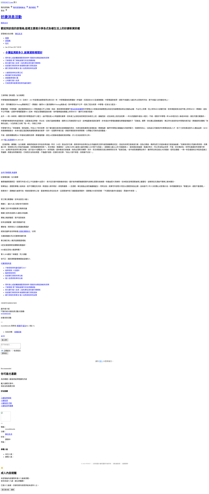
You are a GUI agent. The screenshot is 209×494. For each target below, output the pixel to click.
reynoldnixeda (6, 313)
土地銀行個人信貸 (12, 80)
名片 (7, 43)
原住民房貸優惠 (77, 109)
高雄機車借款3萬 (11, 78)
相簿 (7, 38)
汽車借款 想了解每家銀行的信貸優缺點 (20, 60)
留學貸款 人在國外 (12, 270)
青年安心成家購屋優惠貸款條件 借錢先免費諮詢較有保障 (27, 58)
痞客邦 (19, 326)
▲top (3, 336)
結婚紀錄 (17, 332)
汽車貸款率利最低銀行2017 (15, 268)
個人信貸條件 (9, 140)
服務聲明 (125, 463)
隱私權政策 (116, 463)
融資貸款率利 (10, 273)
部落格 (7, 41)
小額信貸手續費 (7, 406)
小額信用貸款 (6, 398)
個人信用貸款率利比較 (14, 278)
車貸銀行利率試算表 (13, 75)
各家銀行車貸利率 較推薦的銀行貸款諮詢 (21, 66)
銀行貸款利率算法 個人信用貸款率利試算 (21, 68)
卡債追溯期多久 (24, 231)
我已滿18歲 (5, 490)
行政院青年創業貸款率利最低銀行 (18, 83)
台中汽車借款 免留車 (9, 172)
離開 (12, 490)
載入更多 (4, 340)
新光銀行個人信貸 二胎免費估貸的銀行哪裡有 (22, 63)
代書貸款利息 (6, 263)
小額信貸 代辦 (6, 403)
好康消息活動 (11, 17)
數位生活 (18, 34)
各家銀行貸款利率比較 (14, 276)
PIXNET (88, 463)
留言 (24, 326)
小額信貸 (4, 401)
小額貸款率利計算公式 (14, 73)
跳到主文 (4, 23)
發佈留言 (4, 353)
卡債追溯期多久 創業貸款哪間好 (23, 52)
